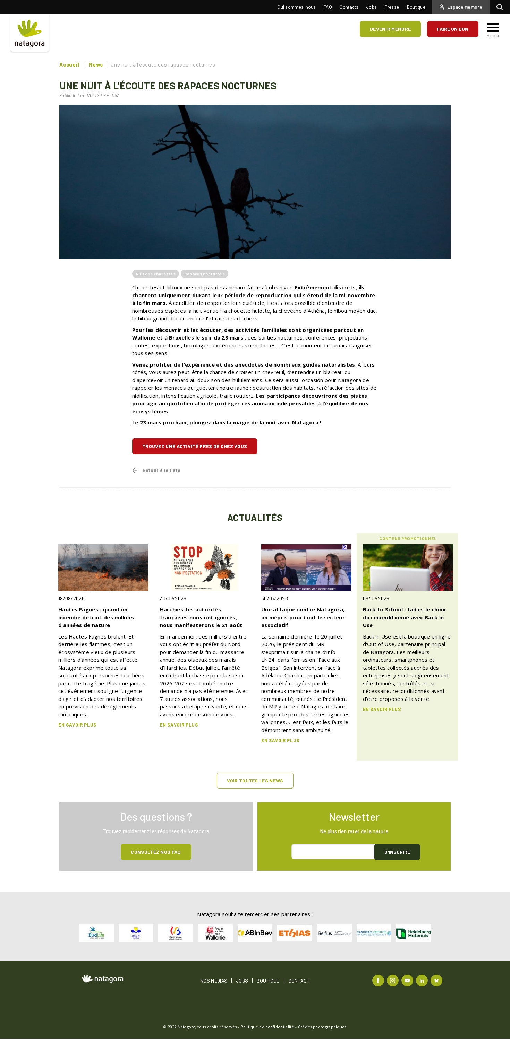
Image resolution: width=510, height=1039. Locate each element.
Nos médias (213, 980)
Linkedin (423, 980)
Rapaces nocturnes (204, 273)
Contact (299, 980)
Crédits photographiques (322, 1026)
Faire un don (452, 29)
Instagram (394, 980)
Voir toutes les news (255, 780)
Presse (392, 7)
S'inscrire (397, 852)
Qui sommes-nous (296, 7)
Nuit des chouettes (156, 273)
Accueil (69, 64)
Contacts (349, 7)
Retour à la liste (161, 470)
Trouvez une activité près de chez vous (194, 446)
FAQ (328, 7)
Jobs (371, 7)
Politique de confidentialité (267, 1026)
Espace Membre (464, 7)
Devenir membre (390, 29)
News (96, 64)
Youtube (408, 980)
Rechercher (501, 7)
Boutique (416, 7)
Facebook (379, 980)
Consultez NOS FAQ (156, 852)
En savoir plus (77, 725)
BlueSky (437, 980)
